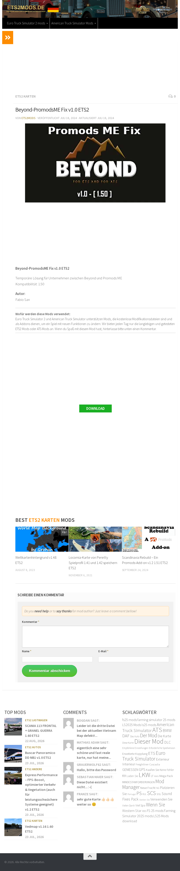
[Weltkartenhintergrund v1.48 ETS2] (41, 539)
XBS (144, 811)
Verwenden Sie (161, 799)
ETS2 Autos (33, 747)
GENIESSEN (130, 769)
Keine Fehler (167, 770)
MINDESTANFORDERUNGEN (138, 782)
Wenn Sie (155, 804)
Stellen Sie (144, 799)
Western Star (131, 810)
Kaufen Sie (152, 770)
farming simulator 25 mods (156, 719)
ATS (157, 730)
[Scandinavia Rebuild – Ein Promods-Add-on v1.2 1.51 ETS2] (148, 539)
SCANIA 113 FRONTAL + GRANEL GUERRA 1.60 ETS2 (41, 730)
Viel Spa (140, 805)
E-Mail (103, 651)
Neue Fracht (147, 788)
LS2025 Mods (131, 725)
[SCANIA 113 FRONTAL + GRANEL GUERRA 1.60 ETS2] (13, 726)
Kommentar (30, 622)
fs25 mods (129, 719)
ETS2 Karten (25, 96)
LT (152, 776)
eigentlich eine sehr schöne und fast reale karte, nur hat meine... (94, 753)
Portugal (132, 794)
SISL (159, 794)
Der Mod (148, 735)
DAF (126, 735)
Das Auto (134, 736)
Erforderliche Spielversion (162, 748)
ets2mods (29, 118)
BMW (167, 730)
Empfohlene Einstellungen (135, 748)
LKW (144, 775)
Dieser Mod (149, 741)
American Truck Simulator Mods (72, 23)
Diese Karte (128, 742)
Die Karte (164, 736)
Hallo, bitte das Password (96, 770)
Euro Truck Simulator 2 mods (26, 23)
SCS (151, 793)
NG (157, 788)
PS (139, 793)
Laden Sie (132, 776)
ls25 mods (149, 725)
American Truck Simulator (148, 727)
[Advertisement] (95, 60)
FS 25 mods (155, 810)
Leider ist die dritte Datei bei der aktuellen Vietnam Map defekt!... (96, 730)
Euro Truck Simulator (143, 756)
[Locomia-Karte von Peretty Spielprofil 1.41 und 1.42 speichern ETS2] (95, 539)
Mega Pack (166, 776)
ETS (151, 753)
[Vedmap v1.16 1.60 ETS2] (13, 827)
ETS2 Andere (33, 769)
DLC (167, 742)
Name (26, 651)
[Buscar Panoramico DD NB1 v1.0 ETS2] (13, 754)
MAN (156, 776)
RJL (144, 794)
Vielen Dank (128, 805)
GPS (142, 769)
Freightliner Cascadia (148, 764)
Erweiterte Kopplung (135, 754)
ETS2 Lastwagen (36, 720)
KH (124, 776)
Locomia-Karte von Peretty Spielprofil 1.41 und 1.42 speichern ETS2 (93, 562)
